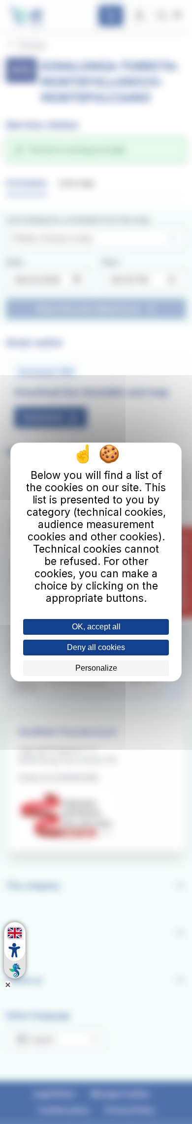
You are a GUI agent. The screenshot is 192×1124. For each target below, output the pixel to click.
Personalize (96, 668)
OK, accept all (96, 626)
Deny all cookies (96, 647)
